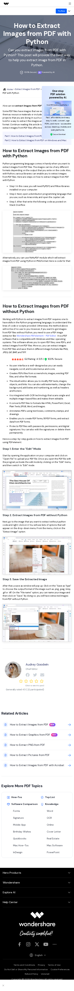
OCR (49, 817)
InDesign (17, 852)
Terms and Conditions (24, 965)
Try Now (61, 11)
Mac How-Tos (21, 845)
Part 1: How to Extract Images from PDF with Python (30, 136)
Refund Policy (31, 974)
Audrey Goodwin (37, 664)
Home (9, 89)
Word (50, 810)
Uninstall (45, 974)
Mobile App (19, 824)
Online (50, 824)
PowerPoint (53, 852)
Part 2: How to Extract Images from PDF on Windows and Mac (36, 140)
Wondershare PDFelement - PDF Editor (36, 335)
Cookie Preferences (60, 969)
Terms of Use (54, 965)
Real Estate (53, 838)
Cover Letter (54, 831)
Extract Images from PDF (27, 89)
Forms (16, 810)
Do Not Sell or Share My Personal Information (26, 969)
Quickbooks (19, 838)
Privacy (41, 965)
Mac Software (54, 845)
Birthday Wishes (22, 831)
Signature (18, 817)
